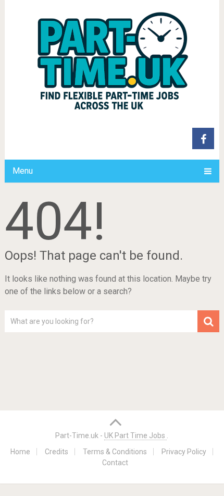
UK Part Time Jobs (135, 435)
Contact (115, 462)
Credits (56, 451)
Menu (23, 171)
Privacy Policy (183, 451)
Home (20, 451)
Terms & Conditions (115, 451)
